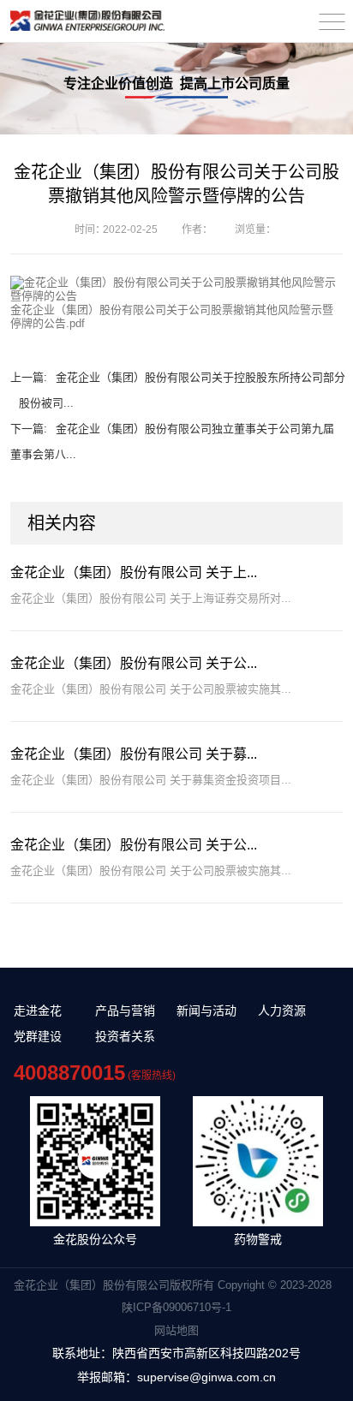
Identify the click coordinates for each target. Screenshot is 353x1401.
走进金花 (38, 1010)
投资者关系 (125, 1036)
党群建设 (38, 1036)
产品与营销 (125, 1010)
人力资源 (282, 1010)
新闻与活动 (206, 1010)
